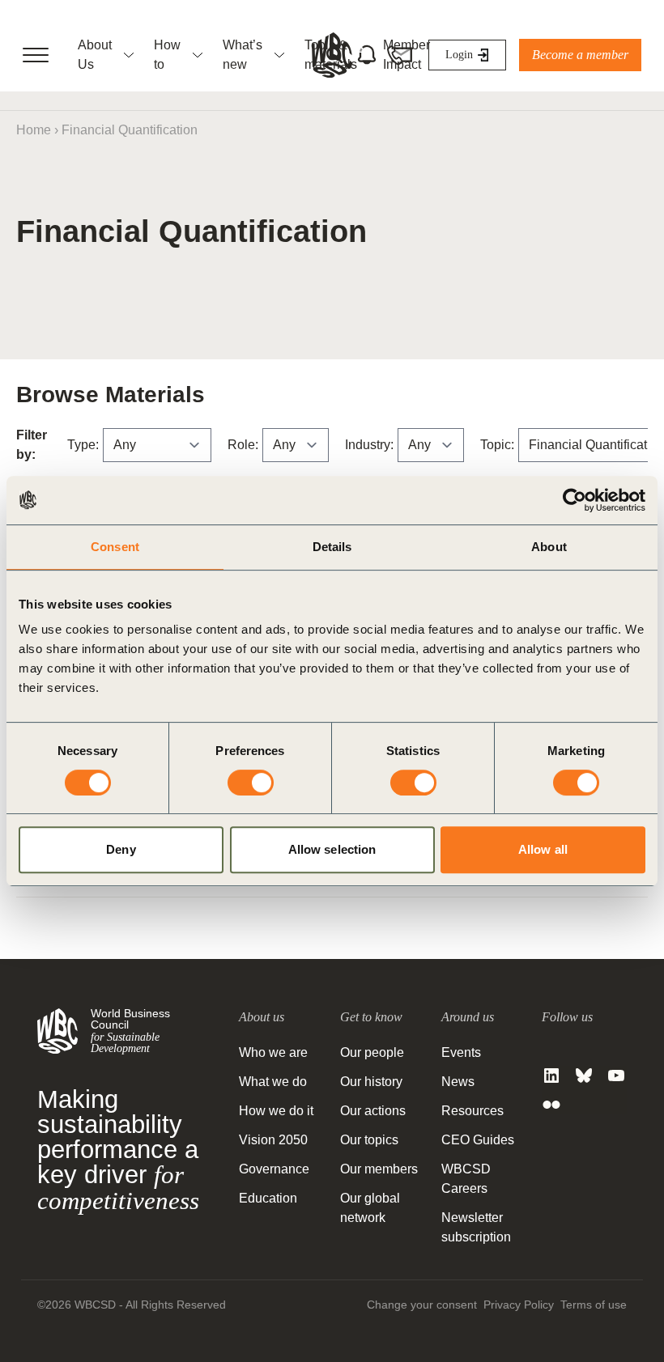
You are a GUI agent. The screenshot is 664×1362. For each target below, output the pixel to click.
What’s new (242, 54)
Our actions (373, 1111)
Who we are (273, 1052)
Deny (120, 849)
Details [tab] (332, 547)
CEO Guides (477, 1140)
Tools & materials (330, 54)
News (458, 1081)
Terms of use (593, 1304)
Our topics (369, 1140)
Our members (379, 1169)
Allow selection (332, 849)
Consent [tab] (115, 547)
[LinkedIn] (551, 1075)
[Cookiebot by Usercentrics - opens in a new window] (574, 500)
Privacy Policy (518, 1304)
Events (461, 1052)
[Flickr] (551, 1104)
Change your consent (422, 1304)
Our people (372, 1052)
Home (33, 130)
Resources (472, 1111)
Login (459, 55)
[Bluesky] (584, 1075)
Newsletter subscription (476, 1227)
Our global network (370, 1207)
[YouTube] (616, 1075)
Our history (371, 1081)
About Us (95, 54)
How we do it (276, 1111)
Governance (274, 1169)
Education (268, 1198)
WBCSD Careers (466, 1178)
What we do (273, 1081)
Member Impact (406, 54)
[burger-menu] (36, 55)
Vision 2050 (273, 1140)
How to (167, 54)
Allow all (543, 849)
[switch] (251, 783)
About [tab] (549, 547)
